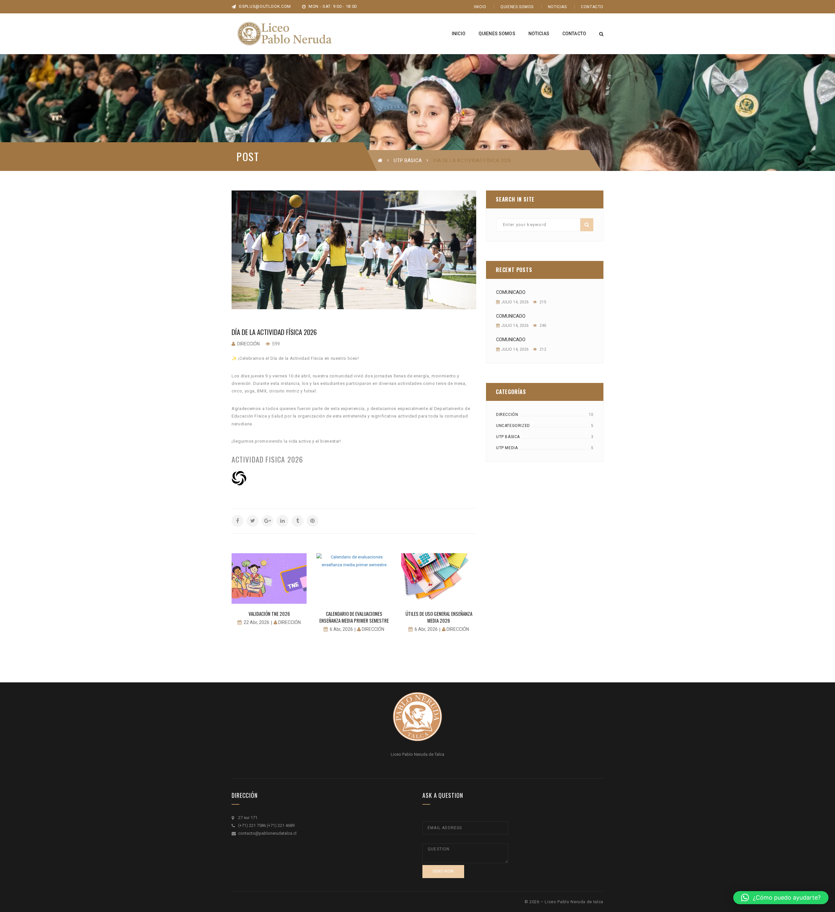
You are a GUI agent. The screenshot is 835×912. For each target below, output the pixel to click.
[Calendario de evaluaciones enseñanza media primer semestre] (353, 578)
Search (586, 224)
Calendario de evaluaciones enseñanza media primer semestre (354, 617)
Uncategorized (513, 425)
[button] (780, 897)
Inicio (480, 7)
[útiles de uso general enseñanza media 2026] (438, 578)
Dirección (248, 343)
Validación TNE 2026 (269, 613)
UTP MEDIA (507, 448)
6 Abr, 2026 (341, 629)
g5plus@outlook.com (264, 6)
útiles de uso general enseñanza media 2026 (438, 617)
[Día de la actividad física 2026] (354, 249)
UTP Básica (408, 160)
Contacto (592, 7)
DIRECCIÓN (507, 414)
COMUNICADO (510, 292)
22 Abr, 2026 (256, 622)
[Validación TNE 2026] (269, 578)
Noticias (557, 7)
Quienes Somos (517, 7)
